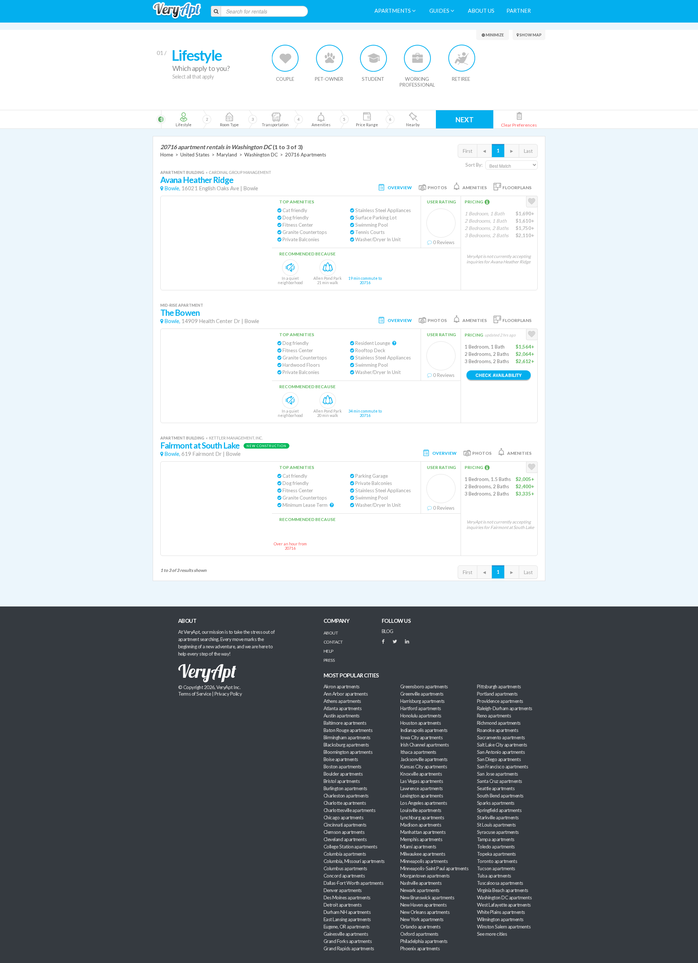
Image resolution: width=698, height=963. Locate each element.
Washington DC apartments (504, 897)
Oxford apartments (419, 934)
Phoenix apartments (420, 948)
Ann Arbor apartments (346, 694)
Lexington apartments (421, 796)
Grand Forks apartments (348, 941)
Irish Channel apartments (424, 745)
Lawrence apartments (421, 788)
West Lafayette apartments (504, 905)
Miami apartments (418, 846)
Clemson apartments (344, 832)
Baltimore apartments (345, 723)
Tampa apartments (495, 839)
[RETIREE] (461, 58)
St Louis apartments (496, 825)
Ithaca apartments (418, 752)
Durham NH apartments (347, 912)
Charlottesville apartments (349, 810)
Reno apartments (494, 716)
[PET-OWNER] (329, 58)
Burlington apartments (345, 788)
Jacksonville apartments (424, 759)
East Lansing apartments (347, 919)
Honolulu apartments (420, 716)
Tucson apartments (496, 868)
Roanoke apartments (497, 730)
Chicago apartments (343, 817)
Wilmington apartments (500, 919)
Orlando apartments (420, 927)
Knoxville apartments (421, 774)
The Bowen (180, 313)
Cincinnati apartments (345, 825)
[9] (367, 119)
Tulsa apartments (494, 876)
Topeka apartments (496, 854)
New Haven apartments (423, 905)
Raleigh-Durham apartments (504, 708)
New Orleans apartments (424, 912)
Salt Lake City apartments (502, 745)
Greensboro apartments (424, 686)
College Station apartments (350, 846)
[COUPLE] (285, 58)
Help (328, 651)
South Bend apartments (500, 796)
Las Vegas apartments (421, 781)
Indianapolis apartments (424, 730)
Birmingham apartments (347, 737)
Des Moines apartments (347, 897)
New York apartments (422, 919)
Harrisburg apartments (422, 701)
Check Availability (499, 375)
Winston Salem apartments (503, 927)
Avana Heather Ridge (196, 180)
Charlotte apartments (345, 803)
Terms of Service (194, 694)
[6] (287, 119)
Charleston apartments (346, 796)
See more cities (492, 934)
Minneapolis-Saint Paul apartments (434, 868)
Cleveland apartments (345, 839)
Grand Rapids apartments (349, 948)
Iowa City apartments (421, 737)
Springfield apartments (499, 810)
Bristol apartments (342, 781)
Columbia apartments (345, 854)
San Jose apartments (497, 774)
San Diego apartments (499, 759)
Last (528, 151)
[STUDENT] (373, 58)
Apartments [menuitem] (393, 11)
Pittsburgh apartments (499, 686)
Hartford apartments (420, 708)
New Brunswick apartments (427, 897)
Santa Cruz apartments (499, 781)
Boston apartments (342, 766)
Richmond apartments (499, 723)
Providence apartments (500, 701)
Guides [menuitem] (439, 11)
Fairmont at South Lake (200, 445)
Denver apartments (343, 890)
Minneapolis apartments (424, 861)
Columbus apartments (345, 868)
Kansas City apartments (423, 766)
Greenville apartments (422, 694)
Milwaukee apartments (422, 854)
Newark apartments (420, 890)
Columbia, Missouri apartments (354, 861)
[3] (229, 119)
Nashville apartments (420, 883)
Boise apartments (341, 759)
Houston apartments (420, 723)
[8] (333, 119)
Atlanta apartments (342, 708)
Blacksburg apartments (346, 745)
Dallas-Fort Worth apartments (353, 883)
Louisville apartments (420, 810)
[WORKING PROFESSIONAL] (417, 58)
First (467, 151)
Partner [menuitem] (518, 11)
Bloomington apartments (348, 752)
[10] (412, 119)
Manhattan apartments (422, 832)
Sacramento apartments (501, 737)
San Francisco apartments (502, 766)
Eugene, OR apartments (347, 927)
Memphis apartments (421, 839)
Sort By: (473, 165)
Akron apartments (341, 686)
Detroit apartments (342, 905)
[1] (183, 119)
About (331, 633)
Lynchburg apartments (422, 817)
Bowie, (172, 188)
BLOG (387, 631)
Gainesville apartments (346, 934)
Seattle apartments (495, 788)
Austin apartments (342, 716)
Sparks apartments (495, 803)
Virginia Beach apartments (502, 890)
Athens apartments (342, 701)
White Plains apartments (501, 912)
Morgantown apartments (425, 876)
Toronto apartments (497, 861)
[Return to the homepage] (177, 11)
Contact (333, 642)
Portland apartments (497, 694)
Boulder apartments (343, 774)
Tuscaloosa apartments (500, 883)
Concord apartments (344, 876)
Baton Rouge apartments (348, 730)
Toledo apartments (496, 846)
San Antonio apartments (501, 752)
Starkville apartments (498, 817)
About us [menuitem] (481, 11)
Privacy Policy (228, 694)
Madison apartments (420, 825)
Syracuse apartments (498, 832)
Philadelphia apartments (424, 941)
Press (329, 660)
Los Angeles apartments (423, 803)
